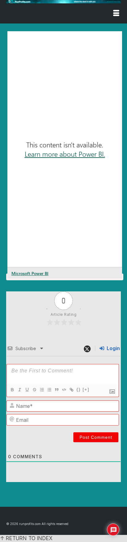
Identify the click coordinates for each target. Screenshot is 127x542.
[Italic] (19, 389)
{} (78, 389)
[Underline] (27, 389)
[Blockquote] (56, 389)
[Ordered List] (41, 389)
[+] (86, 389)
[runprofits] (63, 1)
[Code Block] (64, 389)
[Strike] (34, 389)
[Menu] (116, 13)
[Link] (71, 389)
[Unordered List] (49, 389)
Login (112, 348)
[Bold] (12, 389)
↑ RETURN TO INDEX (26, 538)
